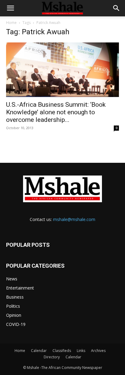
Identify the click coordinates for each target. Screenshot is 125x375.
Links (81, 350)
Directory (52, 357)
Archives (98, 350)
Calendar (39, 350)
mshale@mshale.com (74, 219)
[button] (10, 8)
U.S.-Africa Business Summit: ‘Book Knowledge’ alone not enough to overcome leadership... (56, 112)
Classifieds (61, 350)
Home (11, 22)
